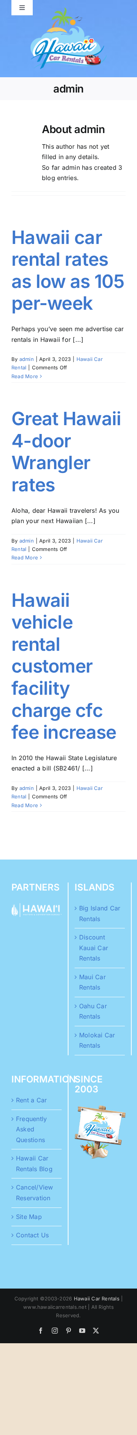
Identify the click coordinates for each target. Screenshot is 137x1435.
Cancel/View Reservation (34, 1192)
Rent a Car (31, 1100)
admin (26, 359)
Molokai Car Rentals (97, 1040)
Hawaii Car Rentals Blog (34, 1163)
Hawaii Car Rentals (96, 1298)
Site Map (29, 1216)
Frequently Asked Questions (31, 1129)
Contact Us (32, 1235)
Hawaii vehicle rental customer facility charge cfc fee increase (63, 666)
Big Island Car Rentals (99, 913)
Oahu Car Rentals (93, 1011)
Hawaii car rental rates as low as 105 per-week (67, 270)
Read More (24, 376)
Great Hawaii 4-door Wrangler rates (66, 451)
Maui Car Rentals (92, 982)
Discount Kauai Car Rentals (93, 947)
